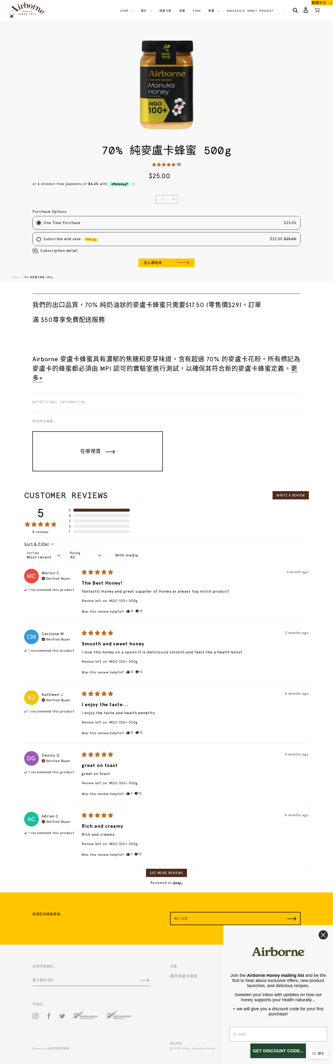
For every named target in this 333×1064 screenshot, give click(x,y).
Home (15, 277)
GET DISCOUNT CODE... (278, 1050)
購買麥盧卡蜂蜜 (183, 976)
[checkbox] (126, 555)
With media (126, 555)
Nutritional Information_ (59, 402)
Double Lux (40, 1048)
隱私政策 (176, 1043)
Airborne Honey (203, 1048)
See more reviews (166, 873)
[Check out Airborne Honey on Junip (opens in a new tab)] (177, 883)
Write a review (290, 495)
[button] (166, 164)
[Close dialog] (323, 935)
